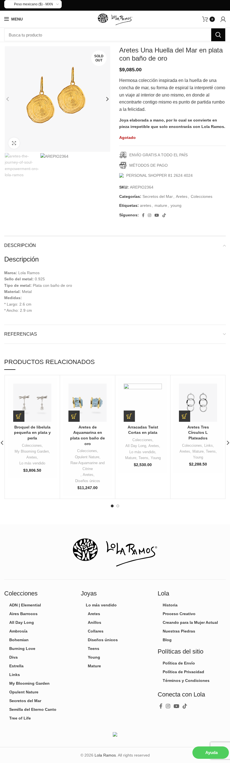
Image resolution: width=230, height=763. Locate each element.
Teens (143, 458)
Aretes (181, 196)
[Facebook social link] (143, 215)
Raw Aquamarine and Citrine (87, 466)
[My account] (223, 19)
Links (208, 445)
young (176, 205)
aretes (145, 205)
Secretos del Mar (157, 196)
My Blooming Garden (32, 451)
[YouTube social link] (157, 215)
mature (161, 205)
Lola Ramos (105, 755)
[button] (18, 416)
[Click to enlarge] (14, 143)
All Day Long (135, 446)
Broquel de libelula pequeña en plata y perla (32, 432)
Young (156, 458)
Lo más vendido (32, 463)
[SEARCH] (218, 34)
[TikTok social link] (164, 215)
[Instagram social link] (149, 215)
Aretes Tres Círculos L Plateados (198, 432)
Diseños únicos (87, 481)
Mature (130, 458)
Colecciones (201, 196)
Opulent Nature (87, 457)
